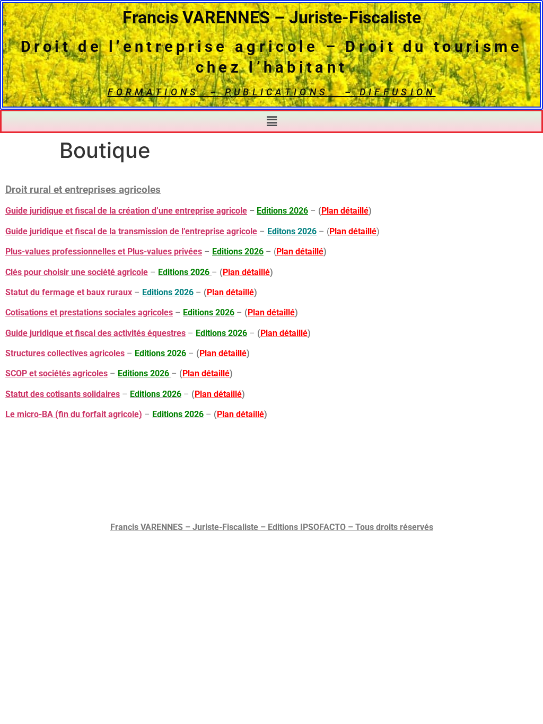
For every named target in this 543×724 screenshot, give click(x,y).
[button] (271, 121)
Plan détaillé (345, 211)
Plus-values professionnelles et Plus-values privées (103, 251)
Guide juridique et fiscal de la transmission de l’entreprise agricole (131, 231)
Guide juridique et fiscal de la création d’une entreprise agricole (126, 211)
